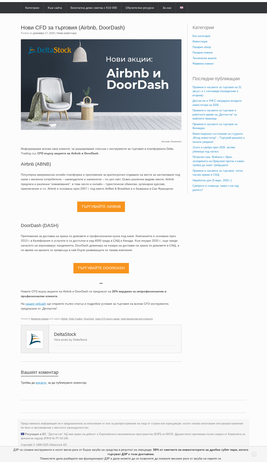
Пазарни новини (203, 52)
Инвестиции (200, 41)
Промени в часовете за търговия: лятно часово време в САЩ (218, 172)
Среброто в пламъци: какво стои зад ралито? (216, 188)
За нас (166, 7)
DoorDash (89, 318)
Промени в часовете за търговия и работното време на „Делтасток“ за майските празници (215, 114)
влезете (41, 382)
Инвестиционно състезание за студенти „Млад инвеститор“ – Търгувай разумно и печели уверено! (219, 137)
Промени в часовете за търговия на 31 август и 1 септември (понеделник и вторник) (217, 91)
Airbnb (64, 318)
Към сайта (55, 7)
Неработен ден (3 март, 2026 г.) (212, 180)
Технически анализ (205, 58)
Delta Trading (75, 318)
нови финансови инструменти (137, 318)
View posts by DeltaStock (70, 339)
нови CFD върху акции (107, 318)
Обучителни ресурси (140, 7)
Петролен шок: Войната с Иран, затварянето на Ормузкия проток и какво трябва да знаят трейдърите (218, 161)
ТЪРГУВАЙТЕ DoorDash (101, 268)
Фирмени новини (40, 318)
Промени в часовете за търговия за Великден (215, 126)
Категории (32, 7)
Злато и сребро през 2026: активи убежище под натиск (214, 149)
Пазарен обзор (202, 47)
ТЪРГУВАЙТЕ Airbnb (101, 206)
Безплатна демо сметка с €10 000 (94, 7)
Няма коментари (67, 33)
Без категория (201, 36)
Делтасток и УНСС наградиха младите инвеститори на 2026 (217, 103)
